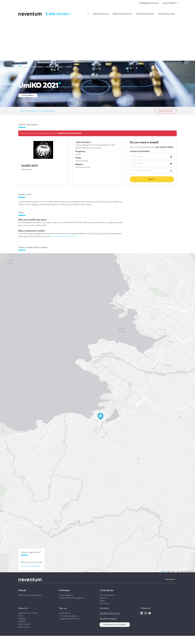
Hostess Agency (66, 595)
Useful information (28, 111)
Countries (104, 603)
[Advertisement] (97, 39)
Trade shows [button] (57, 13)
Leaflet (163, 571)
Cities (102, 601)
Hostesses (64, 590)
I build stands (65, 613)
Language (170, 579)
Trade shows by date (166, 14)
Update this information (70, 133)
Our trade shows (107, 595)
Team (20, 616)
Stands (22, 590)
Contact (22, 619)
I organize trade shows (69, 619)
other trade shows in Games (64, 236)
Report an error (166, 111)
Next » (151, 179)
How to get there (46, 111)
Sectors (103, 598)
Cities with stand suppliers (30, 595)
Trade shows (106, 590)
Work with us (24, 627)
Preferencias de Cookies (114, 624)
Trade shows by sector (145, 14)
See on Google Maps (30, 566)
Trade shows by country (122, 14)
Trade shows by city (101, 14)
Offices (21, 621)
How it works (24, 624)
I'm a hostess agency (68, 616)
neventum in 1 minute (28, 613)
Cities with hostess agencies (71, 598)
